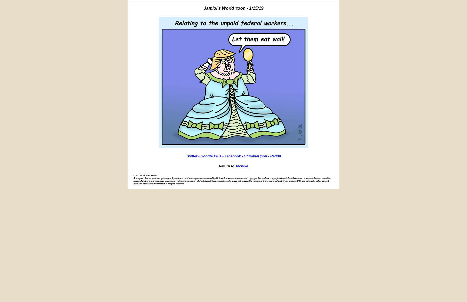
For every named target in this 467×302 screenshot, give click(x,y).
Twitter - (193, 156)
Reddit (275, 156)
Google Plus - (213, 156)
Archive (241, 166)
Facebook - (234, 156)
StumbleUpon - (257, 156)
